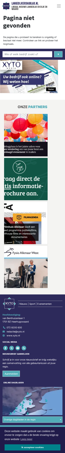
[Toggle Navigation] (58, 6)
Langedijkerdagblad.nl (25, 3)
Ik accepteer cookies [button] (32, 447)
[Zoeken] (58, 54)
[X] (12, 348)
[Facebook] (6, 348)
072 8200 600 (14, 327)
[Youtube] (18, 348)
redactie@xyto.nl (15, 331)
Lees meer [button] (26, 439)
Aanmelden (11, 373)
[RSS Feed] (24, 348)
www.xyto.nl (13, 335)
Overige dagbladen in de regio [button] (20, 419)
